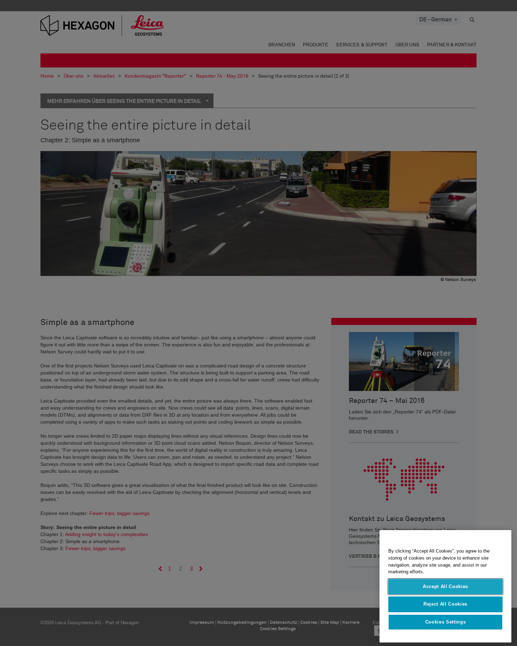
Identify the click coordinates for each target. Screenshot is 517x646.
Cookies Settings (445, 622)
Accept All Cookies (445, 586)
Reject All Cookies (445, 604)
